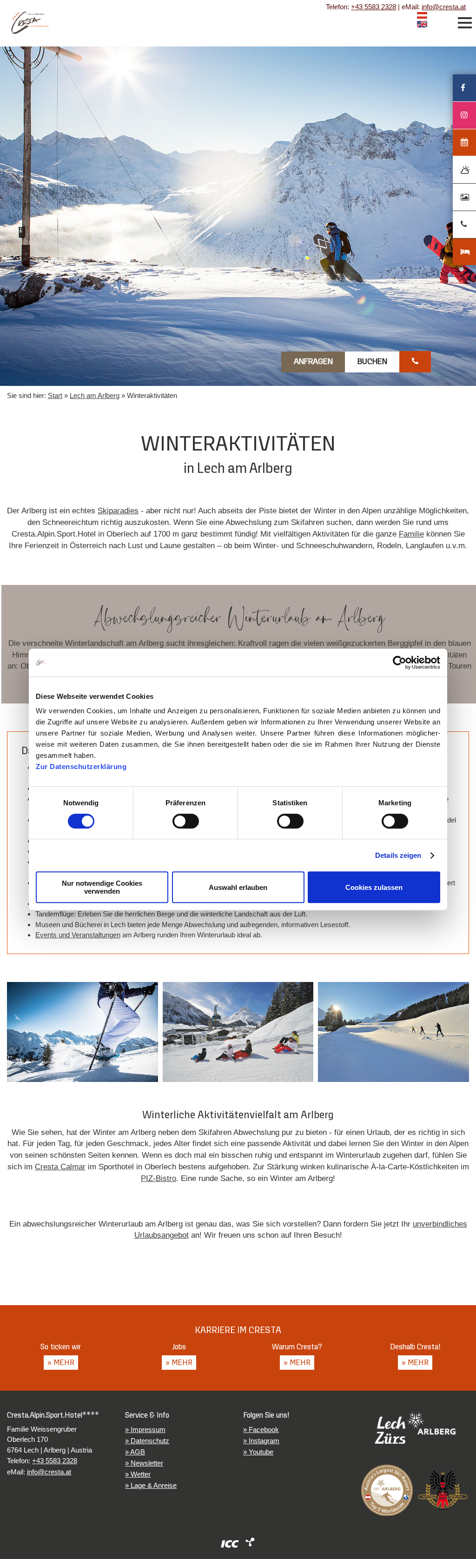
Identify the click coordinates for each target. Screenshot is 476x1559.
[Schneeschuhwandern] (82, 1032)
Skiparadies (118, 510)
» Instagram (261, 1441)
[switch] (185, 821)
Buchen (372, 362)
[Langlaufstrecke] (393, 1032)
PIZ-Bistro (158, 1178)
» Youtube (258, 1452)
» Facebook (261, 1429)
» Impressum (145, 1429)
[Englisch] (422, 25)
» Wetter (138, 1474)
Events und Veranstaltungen (77, 935)
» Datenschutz (147, 1441)
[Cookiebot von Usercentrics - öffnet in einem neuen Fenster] (399, 663)
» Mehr (60, 1363)
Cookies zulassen (374, 887)
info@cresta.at (444, 7)
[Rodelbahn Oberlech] (238, 1032)
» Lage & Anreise (151, 1485)
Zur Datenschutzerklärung (81, 766)
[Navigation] (465, 23)
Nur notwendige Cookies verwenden (102, 887)
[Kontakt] (415, 361)
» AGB (135, 1452)
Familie (411, 534)
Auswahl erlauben (238, 887)
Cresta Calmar (60, 1166)
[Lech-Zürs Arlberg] (415, 1428)
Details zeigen (398, 855)
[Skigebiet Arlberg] (387, 1490)
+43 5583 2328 (373, 7)
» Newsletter (144, 1463)
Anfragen (313, 362)
